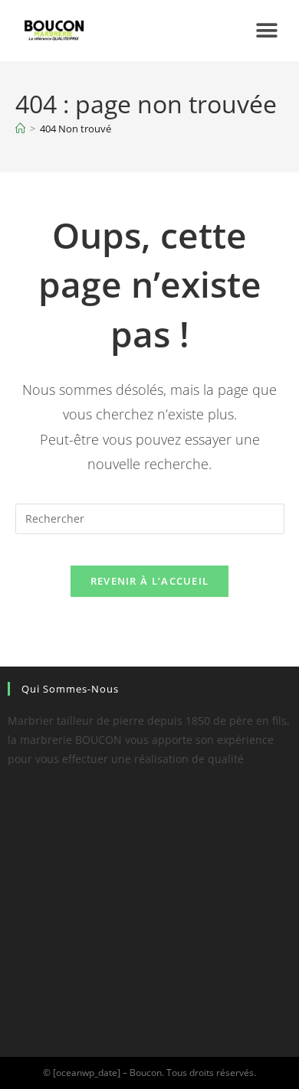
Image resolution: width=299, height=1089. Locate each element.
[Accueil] (20, 128)
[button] (266, 31)
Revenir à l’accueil (149, 581)
